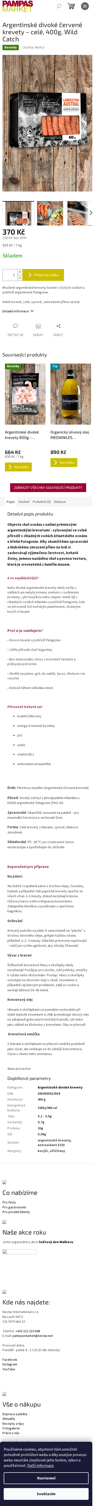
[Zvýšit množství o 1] (19, 272)
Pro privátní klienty (16, 1212)
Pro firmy (9, 1202)
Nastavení (46, 1478)
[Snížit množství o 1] (19, 278)
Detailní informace (15, 311)
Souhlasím (46, 1494)
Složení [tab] (23, 501)
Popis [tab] (11, 501)
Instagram (9, 1364)
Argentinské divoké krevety (60, 1087)
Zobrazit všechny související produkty (48, 487)
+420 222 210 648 (28, 1331)
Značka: (34, 47)
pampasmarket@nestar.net (33, 1336)
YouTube (8, 1369)
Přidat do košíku (46, 275)
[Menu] (85, 6)
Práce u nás (10, 1433)
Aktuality (8, 1419)
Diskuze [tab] (60, 501)
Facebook (9, 1360)
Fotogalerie (11, 1428)
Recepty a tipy (13, 1424)
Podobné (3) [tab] (42, 501)
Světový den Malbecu (56, 1242)
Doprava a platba (14, 1414)
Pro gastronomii (14, 1207)
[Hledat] (59, 6)
